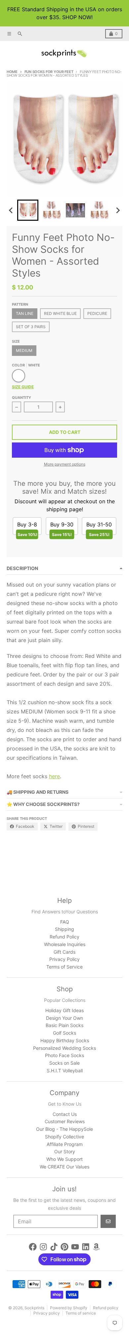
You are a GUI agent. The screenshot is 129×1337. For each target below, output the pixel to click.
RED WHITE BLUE (60, 313)
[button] (27, 210)
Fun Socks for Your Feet (48, 71)
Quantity (21, 397)
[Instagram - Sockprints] (43, 1247)
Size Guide (23, 386)
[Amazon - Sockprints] (96, 1247)
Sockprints (34, 1307)
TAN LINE (24, 313)
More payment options (64, 464)
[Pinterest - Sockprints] (64, 1247)
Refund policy (105, 1307)
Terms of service (80, 1313)
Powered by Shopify (68, 1307)
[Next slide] (117, 210)
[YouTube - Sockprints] (75, 1247)
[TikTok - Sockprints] (54, 1247)
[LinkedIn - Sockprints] (86, 1247)
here (54, 776)
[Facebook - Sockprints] (33, 1247)
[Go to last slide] (11, 210)
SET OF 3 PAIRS (31, 326)
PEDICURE (97, 313)
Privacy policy (46, 1313)
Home (12, 71)
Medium (24, 350)
